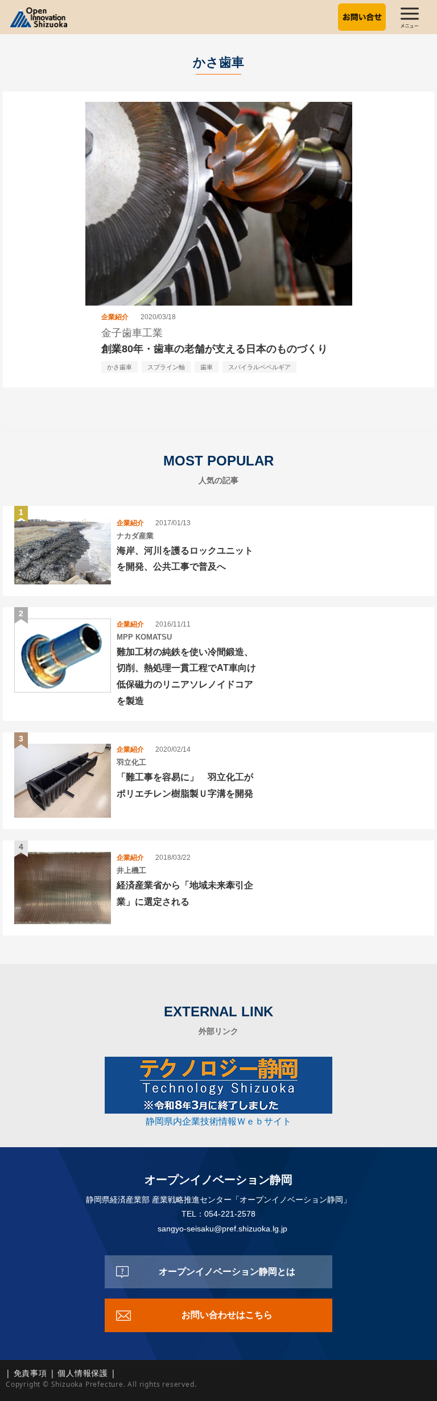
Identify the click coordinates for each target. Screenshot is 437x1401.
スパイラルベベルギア (259, 367)
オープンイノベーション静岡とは (227, 1271)
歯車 (206, 367)
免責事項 (30, 1372)
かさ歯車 (119, 367)
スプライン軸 (166, 367)
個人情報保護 (82, 1372)
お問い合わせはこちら (227, 1315)
